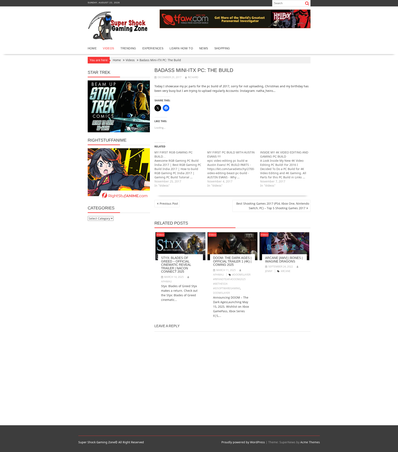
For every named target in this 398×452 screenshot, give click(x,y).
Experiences (152, 48)
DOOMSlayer (221, 293)
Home (92, 48)
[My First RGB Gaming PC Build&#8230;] (180, 169)
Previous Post (169, 203)
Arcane (285, 271)
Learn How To (181, 48)
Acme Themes (310, 442)
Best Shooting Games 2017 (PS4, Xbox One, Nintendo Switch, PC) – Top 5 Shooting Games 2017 (272, 206)
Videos (108, 48)
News (203, 48)
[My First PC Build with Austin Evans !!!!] (233, 169)
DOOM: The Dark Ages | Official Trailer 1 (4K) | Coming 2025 (232, 261)
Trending (128, 48)
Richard (193, 77)
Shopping (222, 48)
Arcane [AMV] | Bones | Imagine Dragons (284, 259)
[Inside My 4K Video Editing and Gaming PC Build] (286, 169)
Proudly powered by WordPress (243, 442)
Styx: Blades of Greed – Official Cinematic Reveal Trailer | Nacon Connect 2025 (176, 264)
